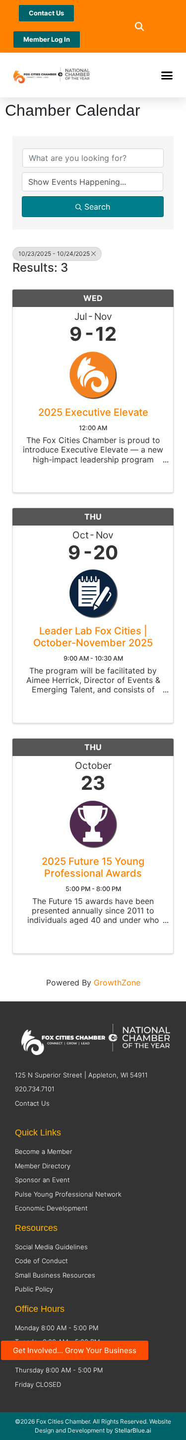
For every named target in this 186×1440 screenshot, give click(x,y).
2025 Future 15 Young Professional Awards (93, 867)
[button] (139, 26)
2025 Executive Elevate (93, 412)
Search (97, 207)
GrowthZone (117, 982)
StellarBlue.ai (133, 1430)
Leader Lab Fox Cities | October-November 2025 (93, 637)
